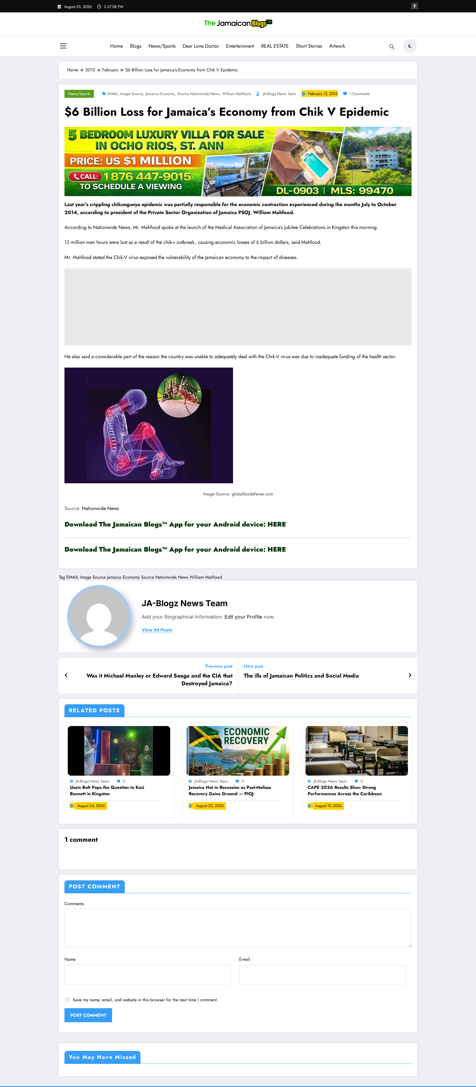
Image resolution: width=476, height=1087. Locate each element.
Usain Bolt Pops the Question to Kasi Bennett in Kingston (107, 790)
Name (69, 959)
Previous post (218, 666)
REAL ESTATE (275, 46)
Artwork (337, 46)
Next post (253, 666)
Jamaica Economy (160, 93)
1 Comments (360, 93)
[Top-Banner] (238, 161)
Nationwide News (99, 508)
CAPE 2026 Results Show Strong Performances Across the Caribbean (345, 790)
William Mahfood (236, 93)
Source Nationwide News (198, 93)
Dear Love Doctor (201, 46)
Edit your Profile (243, 617)
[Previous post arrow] (66, 675)
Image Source (131, 93)
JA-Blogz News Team (279, 93)
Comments (74, 903)
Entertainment (240, 46)
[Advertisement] (238, 307)
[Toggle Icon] (63, 46)
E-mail (244, 959)
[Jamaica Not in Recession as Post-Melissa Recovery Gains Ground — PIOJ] (237, 750)
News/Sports (161, 46)
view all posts (157, 630)
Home (116, 46)
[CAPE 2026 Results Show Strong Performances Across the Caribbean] (356, 750)
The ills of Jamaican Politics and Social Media (301, 676)
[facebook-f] (414, 6)
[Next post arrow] (410, 675)
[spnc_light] (410, 46)
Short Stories (309, 46)
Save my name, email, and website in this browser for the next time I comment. (145, 1000)
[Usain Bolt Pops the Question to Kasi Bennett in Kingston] (119, 750)
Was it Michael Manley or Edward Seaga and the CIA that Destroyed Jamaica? (159, 679)
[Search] (392, 47)
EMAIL (112, 93)
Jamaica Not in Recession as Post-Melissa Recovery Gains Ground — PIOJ (230, 790)
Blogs (135, 46)
